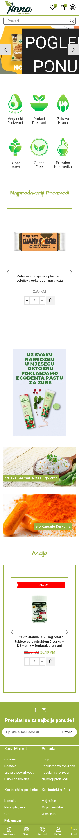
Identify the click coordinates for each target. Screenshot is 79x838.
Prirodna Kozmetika (63, 165)
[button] (33, 69)
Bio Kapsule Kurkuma (53, 526)
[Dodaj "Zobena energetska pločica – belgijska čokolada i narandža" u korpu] (50, 300)
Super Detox (15, 165)
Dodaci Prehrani (39, 121)
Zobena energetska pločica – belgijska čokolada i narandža (39, 278)
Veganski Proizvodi (15, 121)
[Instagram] (44, 710)
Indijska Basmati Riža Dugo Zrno (31, 478)
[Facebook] (35, 710)
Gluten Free (39, 165)
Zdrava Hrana (63, 121)
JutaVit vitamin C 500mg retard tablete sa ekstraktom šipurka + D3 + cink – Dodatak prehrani (39, 641)
